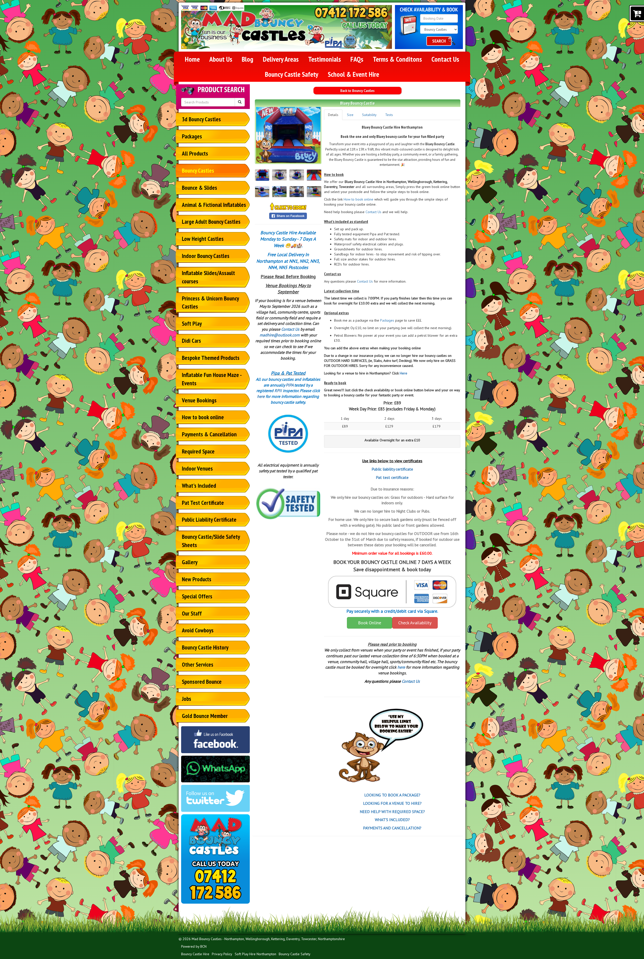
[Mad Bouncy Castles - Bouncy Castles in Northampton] (254, 27)
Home (192, 59)
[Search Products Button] (240, 102)
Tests (389, 114)
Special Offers (197, 596)
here (261, 396)
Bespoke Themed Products (210, 357)
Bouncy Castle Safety (291, 74)
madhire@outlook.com (280, 334)
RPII (278, 390)
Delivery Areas (281, 59)
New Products (196, 579)
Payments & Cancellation (209, 434)
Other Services (197, 664)
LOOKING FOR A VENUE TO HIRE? (392, 803)
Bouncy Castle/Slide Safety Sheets (211, 541)
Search (439, 41)
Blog (247, 59)
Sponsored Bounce (202, 681)
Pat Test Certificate (203, 502)
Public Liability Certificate (209, 519)
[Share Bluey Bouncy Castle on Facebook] (288, 215)
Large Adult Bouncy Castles (211, 221)
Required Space (198, 451)
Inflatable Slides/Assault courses (208, 277)
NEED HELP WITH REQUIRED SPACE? (392, 811)
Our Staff (192, 613)
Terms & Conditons (397, 59)
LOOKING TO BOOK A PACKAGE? (392, 794)
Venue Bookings (199, 400)
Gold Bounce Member (205, 715)
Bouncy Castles (198, 170)
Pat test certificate (392, 477)
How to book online (203, 417)
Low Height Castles (203, 238)
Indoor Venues (197, 468)
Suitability (369, 114)
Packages (192, 136)
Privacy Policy (222, 954)
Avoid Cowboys (198, 630)
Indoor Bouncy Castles (205, 255)
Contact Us (445, 59)
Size (350, 114)
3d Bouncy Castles (201, 119)
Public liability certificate (392, 469)
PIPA (289, 385)
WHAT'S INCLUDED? (392, 819)
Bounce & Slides (199, 187)
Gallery (189, 562)
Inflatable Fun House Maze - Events (212, 379)
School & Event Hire (353, 74)
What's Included (199, 485)
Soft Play (192, 323)
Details (333, 114)
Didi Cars (191, 340)
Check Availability (414, 623)
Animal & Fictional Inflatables (214, 204)
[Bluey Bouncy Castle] (288, 135)
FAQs (356, 59)
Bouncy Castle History (205, 647)
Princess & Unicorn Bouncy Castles (210, 302)
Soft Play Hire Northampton (255, 954)
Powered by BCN (194, 946)
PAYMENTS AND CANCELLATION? (392, 827)
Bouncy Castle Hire (195, 954)
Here (403, 373)
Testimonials (324, 59)
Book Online (369, 623)
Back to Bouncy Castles (357, 90)
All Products (195, 153)
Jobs (186, 698)
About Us (220, 59)
